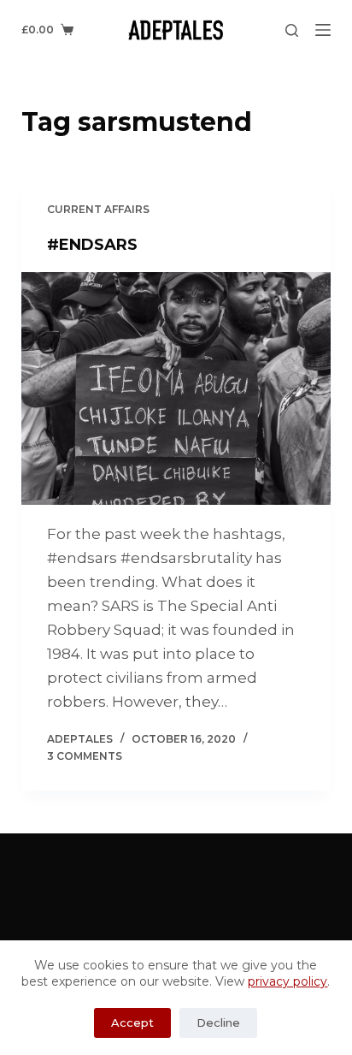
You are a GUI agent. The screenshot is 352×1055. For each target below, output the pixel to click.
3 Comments (84, 756)
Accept (132, 1022)
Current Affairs (98, 209)
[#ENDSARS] (176, 388)
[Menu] (323, 30)
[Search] (291, 30)
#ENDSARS (92, 244)
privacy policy (287, 981)
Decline (218, 1022)
